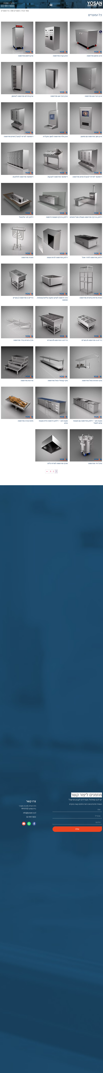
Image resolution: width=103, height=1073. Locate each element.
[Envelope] (24, 824)
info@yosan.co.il (29, 813)
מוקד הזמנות (8, 3)
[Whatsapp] (29, 824)
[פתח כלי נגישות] (100, 31)
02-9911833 (31, 817)
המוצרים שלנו (15, 11)
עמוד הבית (25, 11)
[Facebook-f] (34, 824)
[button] (51, 5)
